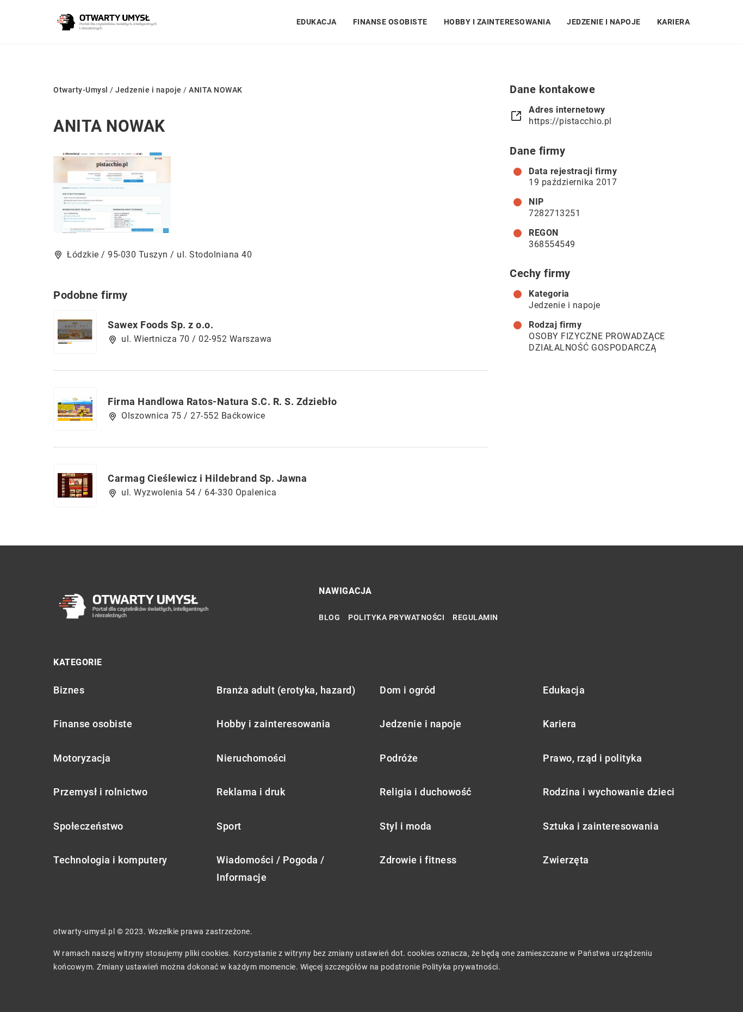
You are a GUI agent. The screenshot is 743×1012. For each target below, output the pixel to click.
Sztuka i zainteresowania (601, 826)
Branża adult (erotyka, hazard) (285, 690)
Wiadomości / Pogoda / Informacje (270, 868)
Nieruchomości (251, 758)
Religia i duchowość (426, 792)
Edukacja (316, 21)
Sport (229, 826)
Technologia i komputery (110, 860)
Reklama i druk (250, 792)
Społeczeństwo (88, 826)
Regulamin (475, 617)
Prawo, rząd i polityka (592, 758)
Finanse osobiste (390, 21)
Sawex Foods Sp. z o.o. (160, 324)
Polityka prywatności (396, 617)
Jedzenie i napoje (604, 21)
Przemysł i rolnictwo (100, 792)
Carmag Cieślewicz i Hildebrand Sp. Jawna (207, 478)
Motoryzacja (82, 758)
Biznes (68, 690)
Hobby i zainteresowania (497, 21)
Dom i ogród (408, 690)
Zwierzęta (566, 860)
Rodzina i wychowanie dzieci (609, 792)
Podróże (399, 758)
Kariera (673, 21)
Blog (329, 617)
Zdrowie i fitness (418, 860)
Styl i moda (406, 826)
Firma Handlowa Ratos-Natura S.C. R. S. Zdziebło (222, 401)
